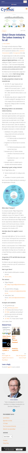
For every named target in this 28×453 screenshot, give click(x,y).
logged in (9, 367)
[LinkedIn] (14, 410)
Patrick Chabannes (6, 43)
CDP (6, 310)
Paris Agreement (16, 53)
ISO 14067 (7, 318)
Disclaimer (5, 440)
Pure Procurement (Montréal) (9, 426)
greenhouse (9, 308)
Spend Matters (6, 418)
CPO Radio (5, 423)
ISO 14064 (7, 312)
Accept (19, 449)
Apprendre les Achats (7, 421)
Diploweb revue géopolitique (9, 429)
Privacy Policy (6, 443)
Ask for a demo (8, 277)
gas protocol (15, 308)
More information (11, 449)
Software (4, 31)
